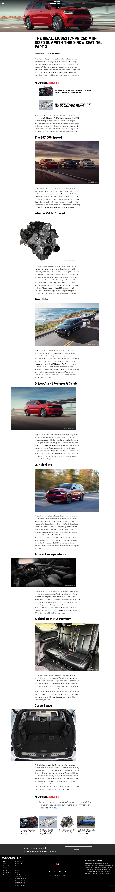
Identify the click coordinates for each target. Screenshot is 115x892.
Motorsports (7, 874)
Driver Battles (19, 881)
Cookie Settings (20, 885)
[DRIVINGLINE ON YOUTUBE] (65, 871)
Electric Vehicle (8, 872)
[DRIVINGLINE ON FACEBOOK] (54, 871)
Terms (17, 868)
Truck (4, 868)
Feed (16, 872)
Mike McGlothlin (56, 53)
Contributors (19, 861)
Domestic (5, 861)
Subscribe (78, 849)
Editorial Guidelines (21, 879)
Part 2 (53, 808)
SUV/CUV (5, 863)
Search (17, 866)
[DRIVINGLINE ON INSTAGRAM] (60, 871)
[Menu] (3, 3)
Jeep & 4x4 (6, 866)
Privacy (17, 870)
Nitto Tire (56, 875)
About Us (18, 876)
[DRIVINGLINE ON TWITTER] (49, 871)
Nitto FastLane (20, 883)
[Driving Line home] (57, 4)
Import (5, 870)
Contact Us (18, 863)
